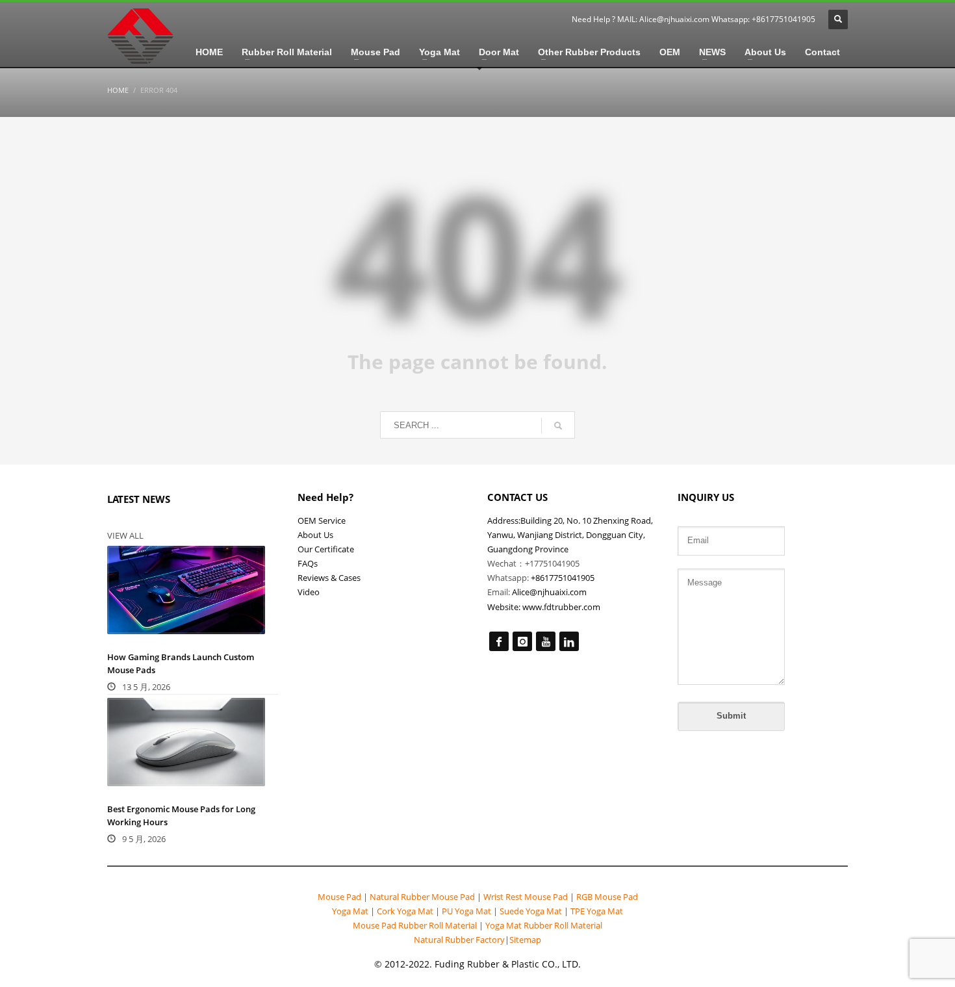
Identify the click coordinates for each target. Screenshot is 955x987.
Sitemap (525, 939)
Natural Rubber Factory (459, 939)
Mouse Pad (339, 897)
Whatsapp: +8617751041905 (763, 19)
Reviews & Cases (329, 577)
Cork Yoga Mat (405, 911)
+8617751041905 (562, 577)
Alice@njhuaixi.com (674, 19)
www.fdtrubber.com (561, 607)
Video (309, 592)
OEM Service (322, 520)
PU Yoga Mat (466, 911)
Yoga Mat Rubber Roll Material (543, 925)
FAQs (308, 563)
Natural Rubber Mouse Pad (422, 897)
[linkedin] (569, 641)
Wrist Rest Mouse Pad (525, 897)
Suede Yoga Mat (531, 911)
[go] (558, 425)
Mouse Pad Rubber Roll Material (416, 925)
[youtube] (545, 641)
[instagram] (522, 641)
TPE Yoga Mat (595, 911)
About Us (315, 535)
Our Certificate (326, 549)
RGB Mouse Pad (606, 897)
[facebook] (499, 641)
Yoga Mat (351, 911)
